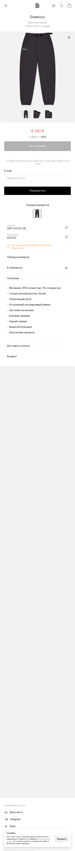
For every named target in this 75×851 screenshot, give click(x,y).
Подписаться (37, 191)
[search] (61, 5)
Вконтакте (16, 812)
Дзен (13, 826)
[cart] (69, 5)
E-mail (7, 171)
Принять (62, 839)
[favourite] (54, 5)
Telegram (15, 819)
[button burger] (5, 5)
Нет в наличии (37, 146)
